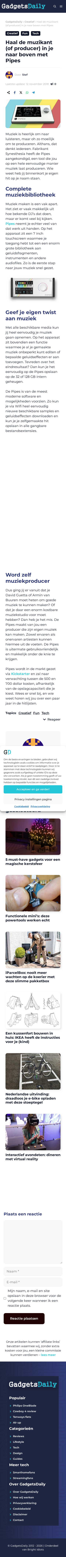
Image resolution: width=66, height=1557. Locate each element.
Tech (35, 33)
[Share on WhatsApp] (27, 92)
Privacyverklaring (40, 806)
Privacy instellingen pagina (33, 799)
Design (18, 1453)
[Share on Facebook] (15, 92)
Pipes (10, 224)
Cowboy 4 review (24, 1411)
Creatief (29, 21)
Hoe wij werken (23, 1497)
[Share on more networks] (8, 92)
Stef (24, 74)
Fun (25, 33)
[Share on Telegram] (33, 92)
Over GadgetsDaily (25, 1491)
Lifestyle (18, 1442)
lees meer (48, 1355)
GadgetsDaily (14, 21)
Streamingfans (23, 1478)
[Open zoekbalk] (55, 6)
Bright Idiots (35, 1549)
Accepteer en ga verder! (33, 789)
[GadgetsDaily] (23, 6)
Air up (17, 1422)
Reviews (18, 1436)
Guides (17, 1458)
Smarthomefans (24, 1472)
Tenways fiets (22, 1417)
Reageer (53, 719)
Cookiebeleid (21, 806)
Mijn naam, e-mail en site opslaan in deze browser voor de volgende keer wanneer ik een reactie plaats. (34, 1298)
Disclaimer (20, 1514)
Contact (18, 1520)
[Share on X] (21, 92)
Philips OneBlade (24, 1405)
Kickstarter (20, 674)
